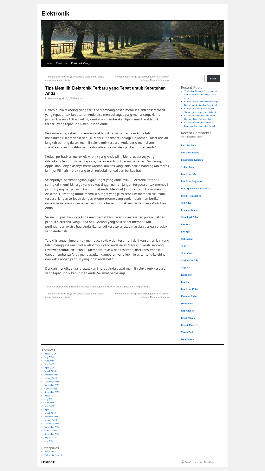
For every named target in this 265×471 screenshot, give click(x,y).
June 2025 (49, 402)
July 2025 (49, 398)
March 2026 (50, 371)
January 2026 (50, 378)
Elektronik (55, 13)
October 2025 (50, 388)
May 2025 (49, 405)
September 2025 (51, 392)
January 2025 (50, 419)
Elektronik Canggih (81, 63)
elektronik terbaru (114, 286)
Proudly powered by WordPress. (200, 461)
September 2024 (51, 433)
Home (49, 63)
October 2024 (50, 430)
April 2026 (49, 367)
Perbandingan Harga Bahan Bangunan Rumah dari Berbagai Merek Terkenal (142, 78)
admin (80, 98)
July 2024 (49, 440)
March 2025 (50, 412)
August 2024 (50, 437)
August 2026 (50, 353)
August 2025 (50, 395)
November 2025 (51, 385)
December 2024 (51, 423)
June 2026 (49, 360)
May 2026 (49, 364)
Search (213, 78)
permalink (144, 286)
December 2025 (51, 381)
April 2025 (49, 409)
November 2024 (51, 426)
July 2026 (49, 357)
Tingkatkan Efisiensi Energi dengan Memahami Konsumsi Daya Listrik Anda (200, 94)
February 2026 (51, 374)
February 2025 (51, 416)
